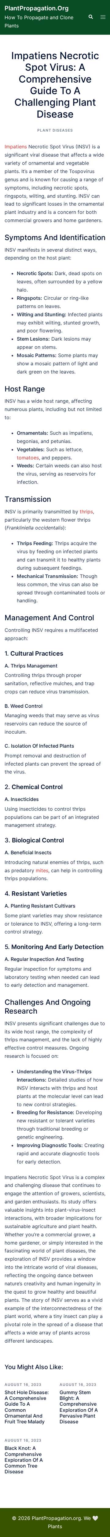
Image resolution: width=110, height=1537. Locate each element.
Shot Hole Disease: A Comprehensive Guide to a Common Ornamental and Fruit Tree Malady (27, 1407)
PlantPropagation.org (37, 8)
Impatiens (16, 146)
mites (42, 870)
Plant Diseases (55, 130)
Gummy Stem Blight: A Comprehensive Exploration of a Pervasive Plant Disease (79, 1407)
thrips (86, 511)
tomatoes (28, 458)
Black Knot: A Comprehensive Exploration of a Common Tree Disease (24, 1460)
